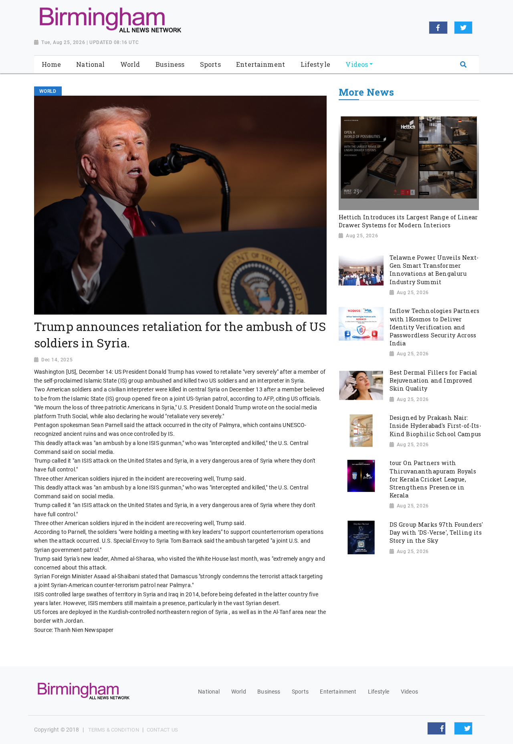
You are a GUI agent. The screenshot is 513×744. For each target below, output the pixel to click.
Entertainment (338, 691)
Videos (409, 691)
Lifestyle (378, 691)
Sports (300, 691)
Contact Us (162, 730)
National (209, 691)
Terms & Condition (113, 730)
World (238, 691)
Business (268, 691)
